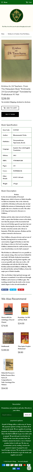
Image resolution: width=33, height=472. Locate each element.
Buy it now (10, 114)
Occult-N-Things (12, 461)
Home (2, 34)
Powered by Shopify (23, 461)
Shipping (13, 102)
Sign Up (27, 415)
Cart (30, 2)
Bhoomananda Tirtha (19, 135)
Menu (5, 2)
